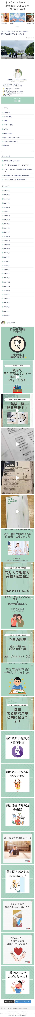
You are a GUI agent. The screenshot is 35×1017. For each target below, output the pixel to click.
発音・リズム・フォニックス (12, 137)
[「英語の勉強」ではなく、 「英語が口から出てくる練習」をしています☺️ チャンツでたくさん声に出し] (17, 444)
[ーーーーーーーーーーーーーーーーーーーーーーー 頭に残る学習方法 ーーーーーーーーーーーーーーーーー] (17, 848)
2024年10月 (7, 219)
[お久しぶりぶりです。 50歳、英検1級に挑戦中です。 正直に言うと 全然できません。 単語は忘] (17, 713)
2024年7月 (7, 228)
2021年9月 (7, 294)
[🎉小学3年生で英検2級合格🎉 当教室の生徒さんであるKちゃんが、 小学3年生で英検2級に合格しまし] (17, 545)
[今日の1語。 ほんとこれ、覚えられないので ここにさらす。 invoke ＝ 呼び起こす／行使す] (17, 511)
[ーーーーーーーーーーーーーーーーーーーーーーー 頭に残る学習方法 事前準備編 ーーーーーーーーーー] (17, 814)
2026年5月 (7, 195)
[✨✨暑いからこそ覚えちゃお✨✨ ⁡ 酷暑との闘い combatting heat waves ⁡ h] (17, 982)
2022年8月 (7, 257)
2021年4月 (7, 315)
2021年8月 (7, 298)
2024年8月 (7, 224)
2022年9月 (7, 253)
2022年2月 (7, 273)
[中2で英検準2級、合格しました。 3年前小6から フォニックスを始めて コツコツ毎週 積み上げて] (17, 679)
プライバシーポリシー (13, 1011)
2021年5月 (7, 311)
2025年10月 (7, 207)
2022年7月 (7, 261)
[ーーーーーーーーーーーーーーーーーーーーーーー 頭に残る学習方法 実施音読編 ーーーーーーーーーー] (17, 780)
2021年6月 (7, 307)
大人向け (6, 129)
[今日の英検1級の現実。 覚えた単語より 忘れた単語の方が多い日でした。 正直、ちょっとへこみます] (17, 646)
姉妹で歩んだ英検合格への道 (11, 161)
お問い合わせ (23, 1011)
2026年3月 (7, 203)
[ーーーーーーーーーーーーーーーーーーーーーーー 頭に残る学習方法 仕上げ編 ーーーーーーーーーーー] (17, 747)
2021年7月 (7, 303)
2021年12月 (7, 282)
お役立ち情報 (7, 116)
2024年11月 (7, 215)
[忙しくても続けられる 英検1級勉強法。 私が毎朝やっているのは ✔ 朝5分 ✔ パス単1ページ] (17, 578)
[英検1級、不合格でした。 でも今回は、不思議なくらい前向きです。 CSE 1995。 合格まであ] (17, 410)
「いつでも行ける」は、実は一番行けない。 (16, 179)
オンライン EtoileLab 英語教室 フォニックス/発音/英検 (17, 6)
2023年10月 (7, 244)
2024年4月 (7, 232)
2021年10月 (7, 290)
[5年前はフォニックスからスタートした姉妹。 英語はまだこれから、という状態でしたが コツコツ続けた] (17, 612)
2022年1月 (7, 278)
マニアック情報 (8, 125)
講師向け (6, 145)
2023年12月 (7, 236)
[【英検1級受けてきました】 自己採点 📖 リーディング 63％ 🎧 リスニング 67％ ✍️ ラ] (17, 477)
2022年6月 (7, 265)
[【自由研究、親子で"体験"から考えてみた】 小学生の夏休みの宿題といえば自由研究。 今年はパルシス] (17, 376)
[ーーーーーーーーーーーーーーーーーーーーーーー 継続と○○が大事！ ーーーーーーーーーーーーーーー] (17, 949)
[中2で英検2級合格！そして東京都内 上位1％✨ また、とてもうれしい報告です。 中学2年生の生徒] (17, 343)
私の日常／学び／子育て (11, 141)
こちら (8, 95)
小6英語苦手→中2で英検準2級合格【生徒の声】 (17, 175)
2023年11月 (7, 240)
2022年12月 (7, 249)
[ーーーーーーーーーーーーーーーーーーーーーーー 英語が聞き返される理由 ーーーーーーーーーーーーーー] (17, 881)
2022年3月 (7, 269)
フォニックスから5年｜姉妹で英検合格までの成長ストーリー (19, 170)
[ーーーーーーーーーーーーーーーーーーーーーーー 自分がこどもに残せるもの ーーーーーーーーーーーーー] (17, 915)
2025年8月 (7, 211)
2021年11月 (7, 286)
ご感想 (5, 120)
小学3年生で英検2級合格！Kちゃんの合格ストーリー (18, 165)
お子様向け (7, 112)
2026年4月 (7, 199)
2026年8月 (7, 190)
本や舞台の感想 (8, 133)
